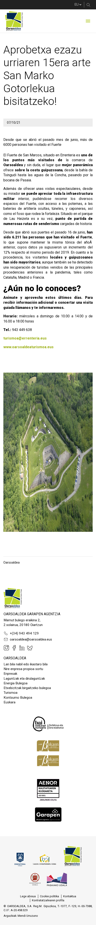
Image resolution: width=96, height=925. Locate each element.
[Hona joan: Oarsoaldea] (14, 21)
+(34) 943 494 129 (24, 633)
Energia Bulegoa (15, 683)
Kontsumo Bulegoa (18, 698)
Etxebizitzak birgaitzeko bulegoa (27, 688)
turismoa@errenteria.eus (25, 338)
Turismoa (10, 693)
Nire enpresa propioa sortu (23, 669)
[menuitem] (28, 896)
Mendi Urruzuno (28, 915)
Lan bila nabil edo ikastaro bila (26, 664)
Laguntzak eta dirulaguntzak (24, 679)
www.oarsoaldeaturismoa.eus (28, 347)
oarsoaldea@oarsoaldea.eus (31, 639)
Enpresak (10, 674)
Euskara (9, 702)
